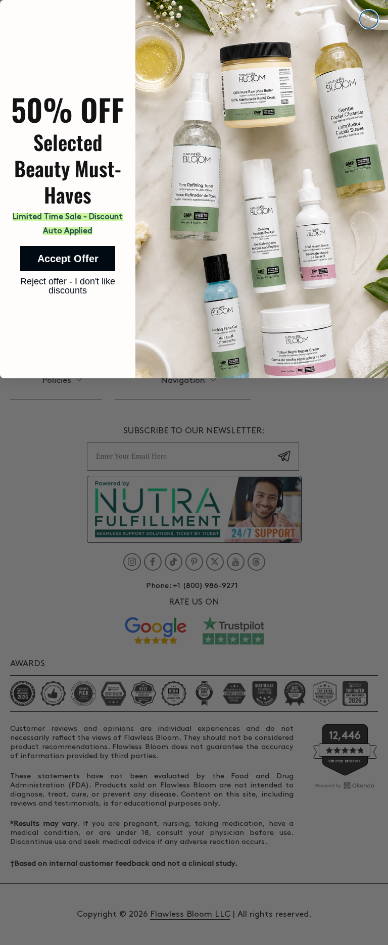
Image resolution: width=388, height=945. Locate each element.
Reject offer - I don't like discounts (67, 283)
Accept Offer (68, 258)
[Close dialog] (369, 19)
